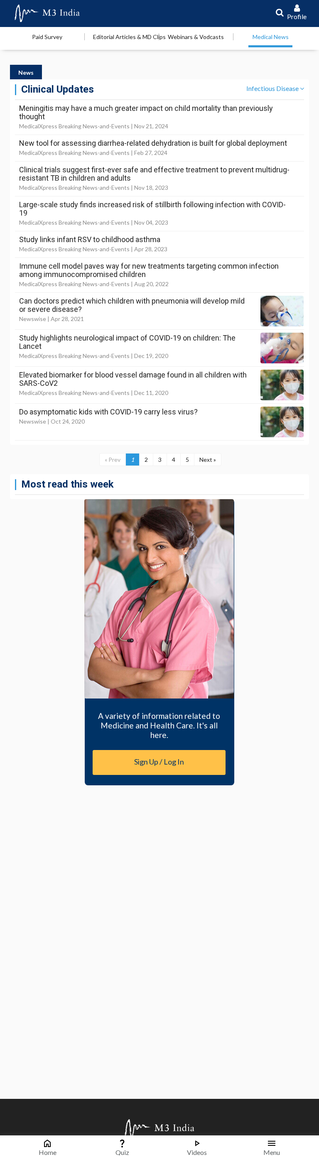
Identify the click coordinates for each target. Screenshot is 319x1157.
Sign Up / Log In (159, 761)
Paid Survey (47, 36)
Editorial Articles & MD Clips (129, 36)
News (26, 72)
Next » (207, 459)
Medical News (271, 36)
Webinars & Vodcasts (196, 36)
